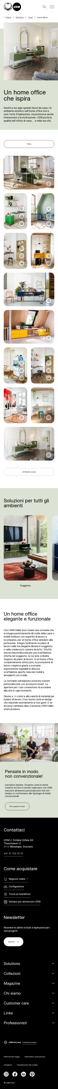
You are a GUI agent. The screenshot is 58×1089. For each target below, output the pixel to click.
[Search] (44, 7)
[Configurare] (22, 223)
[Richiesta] (49, 184)
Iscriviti (11, 942)
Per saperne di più (17, 806)
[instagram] (6, 1074)
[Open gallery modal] (29, 172)
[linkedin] (23, 1074)
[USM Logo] (12, 6)
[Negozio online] (22, 209)
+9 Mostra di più (29, 472)
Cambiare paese (29, 1042)
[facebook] (14, 1074)
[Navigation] (52, 6)
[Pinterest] (32, 1074)
